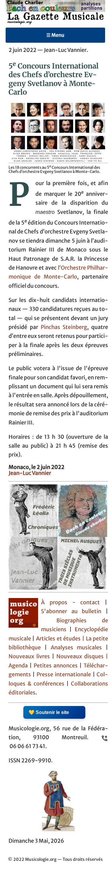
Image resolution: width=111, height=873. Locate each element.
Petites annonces (56, 665)
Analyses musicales (78, 647)
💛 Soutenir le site (49, 712)
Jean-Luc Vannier (30, 473)
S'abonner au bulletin (71, 611)
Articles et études (58, 638)
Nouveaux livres (30, 656)
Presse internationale (64, 674)
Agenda (19, 665)
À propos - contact (70, 602)
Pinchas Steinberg (64, 327)
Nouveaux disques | (82, 656)
